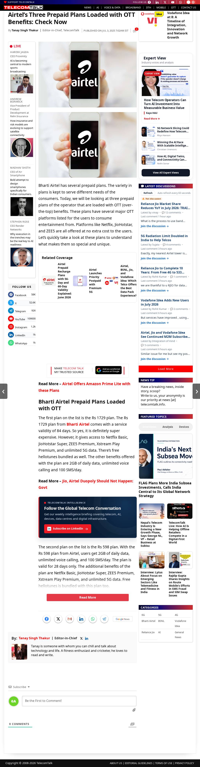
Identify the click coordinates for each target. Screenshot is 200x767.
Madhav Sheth (20, 167)
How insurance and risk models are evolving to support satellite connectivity (21, 128)
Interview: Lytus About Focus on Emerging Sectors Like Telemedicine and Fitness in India (151, 582)
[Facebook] (47, 619)
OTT (173, 7)
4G (176, 615)
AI (97, 7)
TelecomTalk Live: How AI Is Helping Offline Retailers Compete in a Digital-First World (179, 532)
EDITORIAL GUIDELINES (138, 763)
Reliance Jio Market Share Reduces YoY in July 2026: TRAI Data (164, 206)
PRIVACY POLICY (184, 763)
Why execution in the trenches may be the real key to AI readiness (21, 239)
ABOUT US (116, 763)
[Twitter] (58, 619)
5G (159, 615)
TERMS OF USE (163, 763)
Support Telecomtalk (21, 2)
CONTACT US (188, 7)
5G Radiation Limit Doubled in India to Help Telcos (164, 238)
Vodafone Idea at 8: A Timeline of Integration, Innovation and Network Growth (178, 25)
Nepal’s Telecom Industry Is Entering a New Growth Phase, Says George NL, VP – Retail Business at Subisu (151, 534)
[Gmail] (70, 619)
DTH (148, 7)
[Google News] (122, 618)
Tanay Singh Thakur (25, 30)
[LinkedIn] (81, 619)
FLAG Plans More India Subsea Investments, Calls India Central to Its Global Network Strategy (165, 489)
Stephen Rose (19, 221)
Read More (87, 597)
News (87, 7)
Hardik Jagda (19, 52)
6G (143, 615)
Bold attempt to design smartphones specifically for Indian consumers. (21, 187)
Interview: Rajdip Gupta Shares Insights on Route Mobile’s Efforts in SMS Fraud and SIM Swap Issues (179, 583)
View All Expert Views (166, 172)
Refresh (148, 193)
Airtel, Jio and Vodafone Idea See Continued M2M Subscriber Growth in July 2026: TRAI (165, 335)
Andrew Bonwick (16, 100)
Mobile (161, 7)
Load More (166, 369)
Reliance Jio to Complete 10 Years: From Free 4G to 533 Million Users (162, 270)
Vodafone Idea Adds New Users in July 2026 (165, 302)
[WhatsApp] (93, 619)
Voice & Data (112, 7)
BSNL (161, 621)
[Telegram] (104, 619)
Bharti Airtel (78, 424)
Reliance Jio (148, 632)
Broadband (133, 7)
